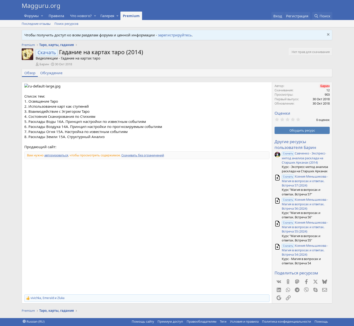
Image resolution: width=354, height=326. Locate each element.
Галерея (107, 15)
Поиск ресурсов (66, 23)
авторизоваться (56, 155)
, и (48, 298)
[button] (42, 16)
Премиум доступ (170, 321)
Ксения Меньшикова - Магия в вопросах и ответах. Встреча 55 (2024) (305, 226)
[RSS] (331, 321)
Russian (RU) (35, 321)
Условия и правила (244, 321)
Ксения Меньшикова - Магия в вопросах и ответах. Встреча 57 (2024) (305, 180)
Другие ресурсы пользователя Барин (295, 144)
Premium (131, 15)
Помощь (321, 321)
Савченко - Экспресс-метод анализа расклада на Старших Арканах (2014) (304, 157)
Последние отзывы (36, 23)
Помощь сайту (143, 321)
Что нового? (81, 15)
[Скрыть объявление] (328, 35)
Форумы (31, 15)
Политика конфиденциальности (286, 321)
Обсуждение (51, 72)
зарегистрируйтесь (175, 35)
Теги (223, 321)
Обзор (29, 72)
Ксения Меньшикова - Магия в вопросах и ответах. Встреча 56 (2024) (305, 204)
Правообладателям (201, 321)
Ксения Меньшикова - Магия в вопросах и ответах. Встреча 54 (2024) (305, 250)
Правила (56, 15)
